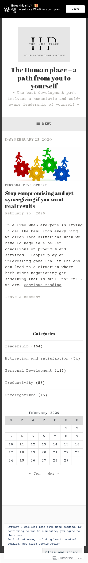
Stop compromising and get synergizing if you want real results (39, 199)
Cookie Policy (49, 544)
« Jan (35, 474)
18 (21, 452)
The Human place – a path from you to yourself (44, 78)
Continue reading (42, 285)
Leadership (17, 346)
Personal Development (26, 185)
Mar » (53, 474)
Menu (47, 124)
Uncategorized (20, 395)
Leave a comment (22, 297)
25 (21, 460)
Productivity (19, 383)
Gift (75, 8)
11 (21, 444)
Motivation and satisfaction (37, 359)
